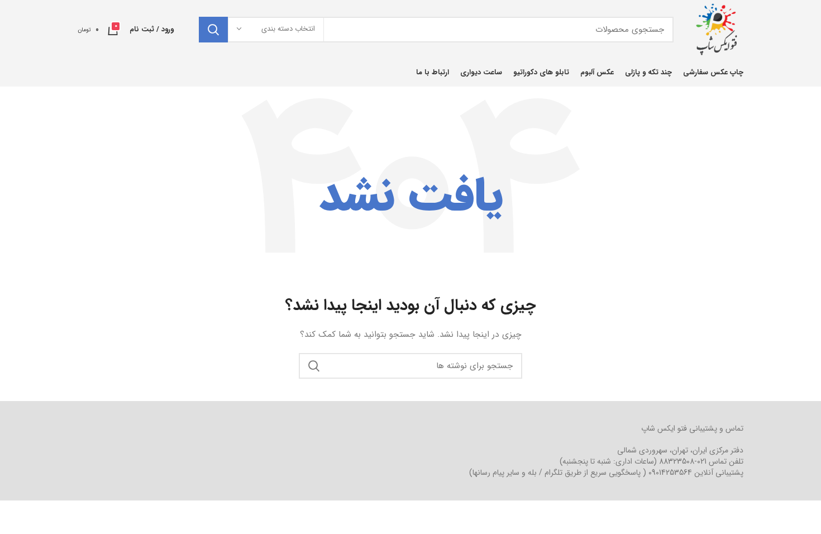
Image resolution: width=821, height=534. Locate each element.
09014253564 (670, 472)
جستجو (213, 29)
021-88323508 (683, 461)
